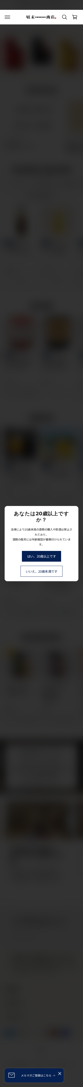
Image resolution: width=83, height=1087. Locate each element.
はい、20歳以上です (41, 556)
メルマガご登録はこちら (36, 1075)
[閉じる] (59, 1073)
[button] (7, 17)
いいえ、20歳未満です (41, 571)
